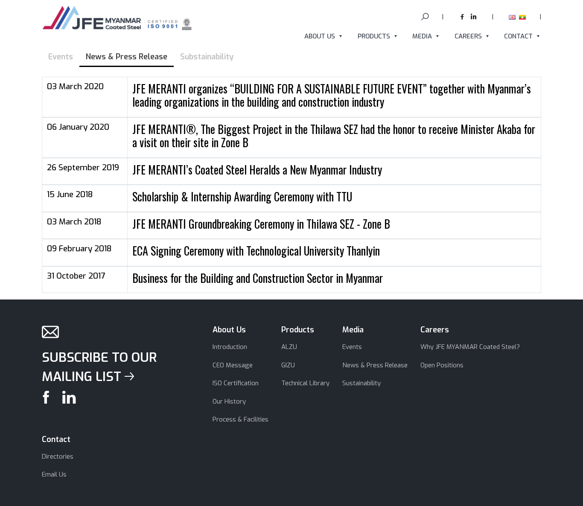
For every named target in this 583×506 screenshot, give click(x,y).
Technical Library (305, 383)
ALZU (289, 347)
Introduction (230, 347)
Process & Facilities (240, 419)
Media (422, 36)
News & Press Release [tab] (126, 57)
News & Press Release (375, 365)
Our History (229, 401)
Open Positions (441, 365)
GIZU (288, 365)
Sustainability (361, 383)
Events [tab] (60, 57)
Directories (57, 456)
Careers (468, 36)
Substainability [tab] (206, 57)
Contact (518, 36)
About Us (319, 36)
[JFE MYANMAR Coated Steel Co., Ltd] (117, 19)
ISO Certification (236, 383)
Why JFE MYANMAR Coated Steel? (470, 347)
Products (374, 36)
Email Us (54, 474)
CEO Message (233, 365)
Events (352, 347)
